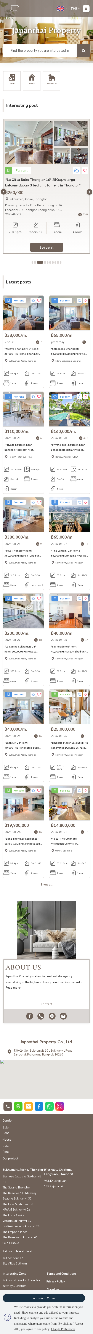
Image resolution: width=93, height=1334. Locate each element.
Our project (10, 1158)
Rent (6, 1133)
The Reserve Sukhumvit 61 (20, 1237)
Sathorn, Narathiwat (18, 1251)
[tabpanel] (46, 186)
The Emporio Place (15, 1232)
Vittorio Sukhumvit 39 (17, 1220)
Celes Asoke (11, 1243)
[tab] (32, 262)
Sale (6, 1127)
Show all (46, 884)
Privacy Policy (55, 1281)
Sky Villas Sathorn (15, 1263)
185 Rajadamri (53, 1186)
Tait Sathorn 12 (13, 1258)
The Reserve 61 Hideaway (19, 1193)
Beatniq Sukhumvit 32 (17, 1198)
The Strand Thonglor (16, 1187)
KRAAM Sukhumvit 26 (16, 1209)
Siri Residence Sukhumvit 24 (21, 1226)
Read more (13, 987)
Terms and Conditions (61, 1273)
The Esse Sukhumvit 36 (18, 1204)
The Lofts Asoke (13, 1215)
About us (52, 1289)
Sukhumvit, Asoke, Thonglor (23, 1169)
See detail (46, 247)
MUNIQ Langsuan (55, 1180)
